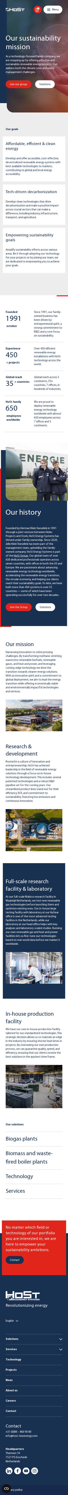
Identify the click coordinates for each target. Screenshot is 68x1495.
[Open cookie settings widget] (6, 1488)
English (10, 1321)
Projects (11, 1370)
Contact (11, 1411)
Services (11, 1349)
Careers (11, 1401)
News (9, 1380)
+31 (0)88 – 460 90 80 (18, 1432)
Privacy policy (14, 1489)
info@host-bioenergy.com (22, 1436)
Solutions (12, 1339)
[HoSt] (15, 9)
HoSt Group (21, 556)
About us (12, 1390)
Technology (13, 1359)
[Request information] (38, 9)
